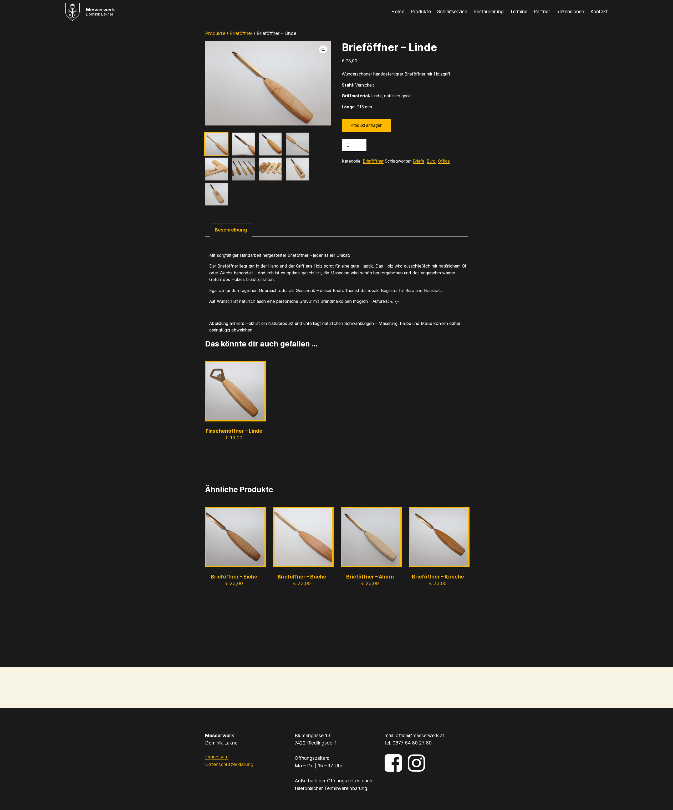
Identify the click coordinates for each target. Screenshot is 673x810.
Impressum (216, 756)
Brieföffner (241, 33)
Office (444, 161)
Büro (431, 161)
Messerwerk (100, 9)
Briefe (418, 161)
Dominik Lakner (99, 14)
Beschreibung (231, 230)
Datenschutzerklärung (229, 764)
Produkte (215, 33)
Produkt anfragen (366, 125)
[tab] (231, 230)
